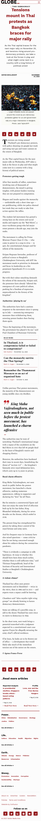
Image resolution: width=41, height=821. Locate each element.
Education (12, 738)
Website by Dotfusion (9, 804)
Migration (28, 738)
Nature (18, 755)
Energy (11, 755)
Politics (11, 721)
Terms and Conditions (17, 800)
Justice (4, 721)
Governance (23, 718)
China (3, 718)
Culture (4, 738)
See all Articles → (7, 727)
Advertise (13, 796)
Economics (5, 776)
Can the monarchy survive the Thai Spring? (19, 359)
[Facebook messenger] (34, 134)
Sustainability (6, 780)
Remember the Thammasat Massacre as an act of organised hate (19, 373)
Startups (16, 780)
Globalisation (12, 718)
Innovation (15, 776)
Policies (4, 800)
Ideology (32, 718)
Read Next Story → (31, 706)
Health (20, 738)
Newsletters (31, 796)
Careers (22, 796)
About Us (5, 796)
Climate (4, 755)
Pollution (26, 755)
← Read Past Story (10, 706)
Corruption (25, 776)
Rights (36, 738)
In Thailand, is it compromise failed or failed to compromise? (20, 346)
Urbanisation (15, 759)
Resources (5, 759)
